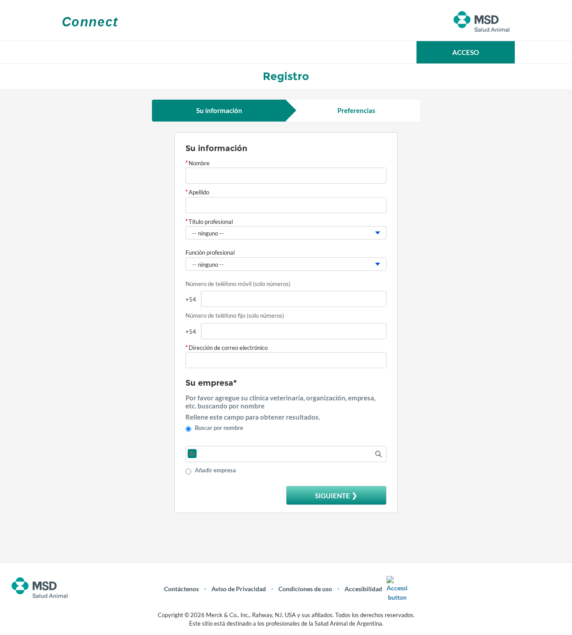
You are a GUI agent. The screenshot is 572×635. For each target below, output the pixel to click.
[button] (465, 52)
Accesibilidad (363, 589)
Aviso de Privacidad (238, 589)
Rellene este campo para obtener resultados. (252, 417)
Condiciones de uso (305, 589)
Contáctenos (181, 589)
